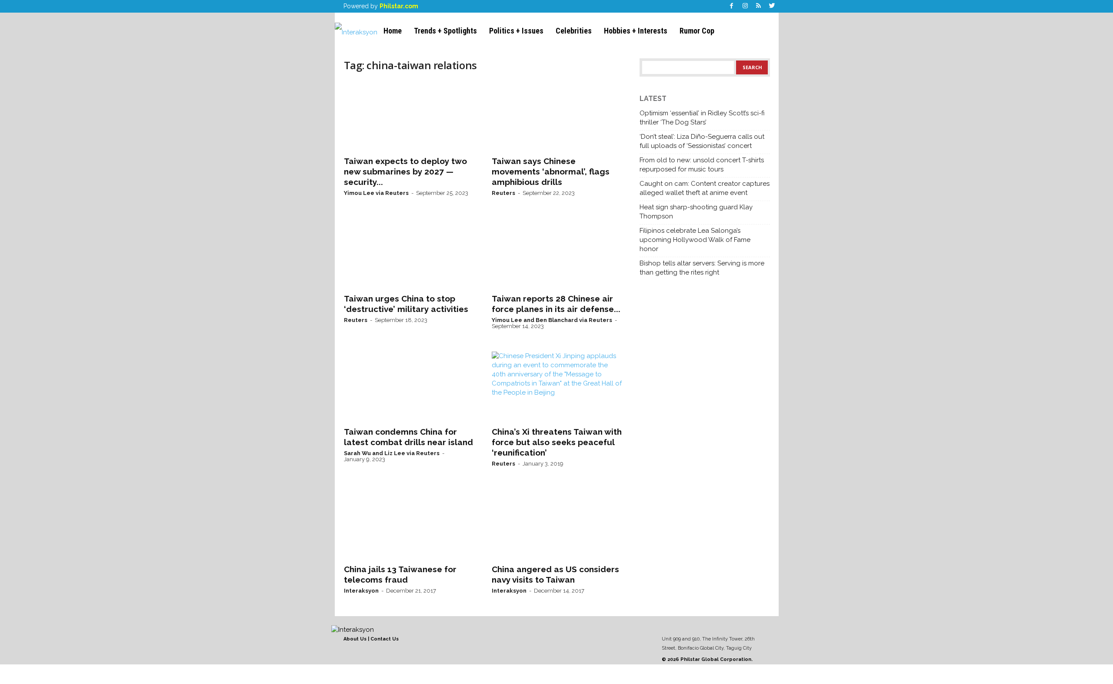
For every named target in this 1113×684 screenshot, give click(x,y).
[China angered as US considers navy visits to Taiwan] (557, 524)
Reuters (503, 193)
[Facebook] (731, 6)
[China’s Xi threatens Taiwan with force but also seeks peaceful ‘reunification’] (557, 386)
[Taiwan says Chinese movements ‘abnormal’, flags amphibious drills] (557, 116)
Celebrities (574, 30)
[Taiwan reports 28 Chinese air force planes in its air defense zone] (557, 253)
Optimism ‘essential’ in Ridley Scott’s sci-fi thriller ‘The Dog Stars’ (702, 117)
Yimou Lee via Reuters (376, 193)
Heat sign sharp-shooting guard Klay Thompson (696, 211)
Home (392, 30)
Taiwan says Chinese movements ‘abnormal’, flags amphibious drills (551, 171)
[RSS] (758, 6)
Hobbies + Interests (635, 30)
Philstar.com (399, 6)
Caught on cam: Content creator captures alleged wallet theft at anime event (705, 188)
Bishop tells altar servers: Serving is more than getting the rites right (702, 267)
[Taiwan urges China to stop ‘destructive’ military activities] (409, 253)
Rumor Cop (697, 30)
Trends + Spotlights (445, 30)
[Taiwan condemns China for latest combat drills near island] (409, 386)
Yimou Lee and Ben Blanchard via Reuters (552, 320)
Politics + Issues (516, 30)
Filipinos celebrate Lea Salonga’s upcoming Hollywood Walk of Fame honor (695, 240)
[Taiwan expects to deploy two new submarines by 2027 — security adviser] (409, 116)
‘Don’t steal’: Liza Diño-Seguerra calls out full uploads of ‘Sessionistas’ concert (702, 141)
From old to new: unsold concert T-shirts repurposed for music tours (702, 164)
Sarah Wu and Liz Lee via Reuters (392, 453)
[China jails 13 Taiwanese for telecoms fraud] (409, 524)
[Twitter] (772, 6)
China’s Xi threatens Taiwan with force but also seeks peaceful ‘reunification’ (557, 442)
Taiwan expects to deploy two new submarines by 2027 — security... (405, 171)
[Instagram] (745, 6)
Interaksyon (361, 590)
